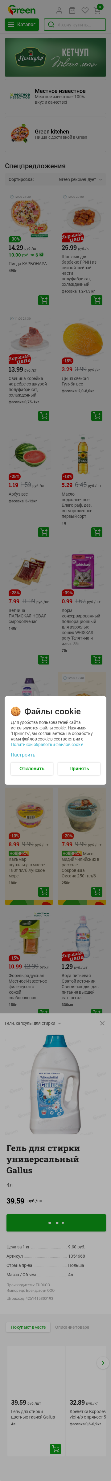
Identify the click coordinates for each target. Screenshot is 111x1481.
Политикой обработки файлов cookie (47, 744)
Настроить (23, 755)
